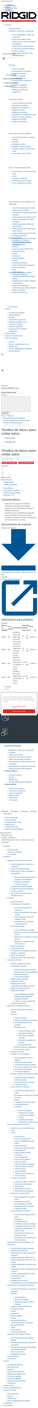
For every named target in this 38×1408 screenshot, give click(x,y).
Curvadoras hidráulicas (22, 1071)
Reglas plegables (18, 258)
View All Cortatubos (24, 1110)
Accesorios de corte (18, 78)
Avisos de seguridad (15, 326)
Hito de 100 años (14, 351)
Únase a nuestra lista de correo (19, 344)
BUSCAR (5, 413)
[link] (11, 459)
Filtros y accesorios (18, 290)
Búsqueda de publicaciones (18, 322)
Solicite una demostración (13, 336)
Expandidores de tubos (22, 1188)
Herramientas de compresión (21, 71)
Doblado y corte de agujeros (21, 146)
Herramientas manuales (20, 105)
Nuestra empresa (11, 771)
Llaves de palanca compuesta (24, 1164)
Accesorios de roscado (22, 1049)
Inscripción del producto (16, 313)
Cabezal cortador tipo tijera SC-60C (24, 233)
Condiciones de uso (11, 827)
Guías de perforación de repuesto (23, 265)
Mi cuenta (7, 846)
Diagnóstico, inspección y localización (21, 31)
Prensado (12, 65)
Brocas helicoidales (18, 267)
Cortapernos (16, 256)
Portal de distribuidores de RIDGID (20, 349)
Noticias (11, 342)
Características (8, 488)
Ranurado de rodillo (18, 144)
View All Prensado (18, 69)
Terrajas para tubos (24, 1045)
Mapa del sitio (9, 824)
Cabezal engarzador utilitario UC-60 (24, 217)
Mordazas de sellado (19, 73)
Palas (14, 270)
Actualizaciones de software (18, 329)
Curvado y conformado (19, 178)
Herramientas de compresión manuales (24, 951)
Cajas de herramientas (18, 1332)
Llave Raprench (20, 1150)
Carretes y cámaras (21, 884)
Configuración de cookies (13, 822)
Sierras (17, 1100)
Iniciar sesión (13, 800)
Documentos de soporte (11, 490)
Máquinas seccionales (19, 112)
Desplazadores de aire (19, 292)
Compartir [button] (4, 466)
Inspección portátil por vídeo (21, 39)
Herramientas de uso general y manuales (22, 238)
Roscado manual (20, 1027)
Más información (6, 480)
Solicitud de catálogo (16, 324)
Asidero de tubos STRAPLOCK (22, 249)
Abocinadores (19, 1186)
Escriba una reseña (9, 462)
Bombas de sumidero (22, 1299)
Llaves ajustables (20, 1171)
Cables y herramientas (19, 121)
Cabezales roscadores (25, 1033)
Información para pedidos (12, 493)
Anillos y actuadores (19, 76)
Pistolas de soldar (20, 1208)
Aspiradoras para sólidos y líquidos (20, 272)
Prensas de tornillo (18, 251)
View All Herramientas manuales (25, 970)
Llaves (14, 176)
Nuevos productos (15, 28)
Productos (8, 25)
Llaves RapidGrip (21, 1145)
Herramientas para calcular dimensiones (24, 1283)
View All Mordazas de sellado (24, 930)
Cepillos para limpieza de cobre (25, 1226)
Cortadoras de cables (19, 235)
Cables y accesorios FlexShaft (25, 1001)
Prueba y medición (18, 51)
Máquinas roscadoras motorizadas (26, 1020)
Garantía (11, 317)
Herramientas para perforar (23, 1062)
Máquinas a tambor (18, 110)
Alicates (15, 260)
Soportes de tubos (21, 1084)
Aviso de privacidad (11, 817)
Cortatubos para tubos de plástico (26, 1224)
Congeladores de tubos (22, 1201)
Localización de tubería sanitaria (23, 46)
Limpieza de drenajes (16, 99)
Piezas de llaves (20, 1175)
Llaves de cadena (20, 1162)
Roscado (15, 142)
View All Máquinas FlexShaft (24, 994)
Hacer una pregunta (26, 462)
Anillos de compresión (19, 87)
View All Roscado (20, 1018)
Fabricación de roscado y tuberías (20, 133)
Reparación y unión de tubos (21, 180)
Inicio (3, 416)
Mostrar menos (6, 477)
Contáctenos (13, 331)
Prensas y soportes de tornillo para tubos (16, 420)
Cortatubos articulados (25, 1120)
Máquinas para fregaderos (21, 108)
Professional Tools (11, 8)
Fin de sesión (11, 854)
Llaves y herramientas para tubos (19, 167)
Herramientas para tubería (23, 1069)
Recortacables (16, 1278)
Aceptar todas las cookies (19, 711)
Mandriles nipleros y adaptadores (26, 1047)
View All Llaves (20, 1136)
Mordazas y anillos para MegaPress (23, 957)
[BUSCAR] (16, 404)
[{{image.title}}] (10, 438)
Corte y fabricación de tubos (21, 153)
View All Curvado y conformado (25, 1182)
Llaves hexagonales (21, 1157)
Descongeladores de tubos (23, 1204)
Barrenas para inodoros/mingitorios (26, 972)
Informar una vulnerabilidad (14, 829)
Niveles (14, 253)
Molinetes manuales (21, 974)
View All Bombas (20, 1297)
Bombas (15, 247)
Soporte (7, 309)
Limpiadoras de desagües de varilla (24, 114)
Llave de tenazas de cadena (24, 1166)
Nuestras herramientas (13, 746)
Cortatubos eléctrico (21, 1221)
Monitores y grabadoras (22, 882)
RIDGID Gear (13, 346)
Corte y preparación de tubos (21, 183)
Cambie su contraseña (14, 852)
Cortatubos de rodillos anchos (28, 1122)
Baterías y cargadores (19, 85)
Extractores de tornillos (19, 263)
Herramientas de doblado (23, 1184)
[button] (19, 1)
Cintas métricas (16, 1329)
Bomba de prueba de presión (24, 1206)
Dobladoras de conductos (19, 1280)
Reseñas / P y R (9, 495)
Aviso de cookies (10, 820)
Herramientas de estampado (24, 1191)
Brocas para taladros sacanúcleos (26, 1067)
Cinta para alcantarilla (22, 976)
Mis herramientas (14, 315)
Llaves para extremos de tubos (25, 1148)
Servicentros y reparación (17, 319)
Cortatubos (18, 1107)
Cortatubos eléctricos (22, 1104)
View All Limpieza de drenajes (22, 103)
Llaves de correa (20, 1169)
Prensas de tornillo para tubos (24, 1082)
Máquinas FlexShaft (19, 119)
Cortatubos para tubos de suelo (25, 1102)
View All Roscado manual (26, 1031)
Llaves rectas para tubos (23, 1139)
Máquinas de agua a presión (21, 117)
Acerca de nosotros (11, 338)
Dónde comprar (10, 333)
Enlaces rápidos (10, 784)
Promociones (13, 306)
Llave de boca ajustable (22, 1159)
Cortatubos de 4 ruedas (26, 1113)
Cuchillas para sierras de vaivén (25, 1064)
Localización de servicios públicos (23, 48)
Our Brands (9, 10)
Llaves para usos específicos (24, 1173)
